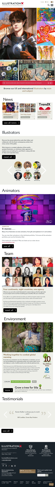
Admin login (39, 482)
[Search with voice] (48, 83)
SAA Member (34, 482)
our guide (9, 472)
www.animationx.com (8, 242)
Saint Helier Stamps (26, 114)
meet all (8, 157)
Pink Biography (7, 114)
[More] (52, 5)
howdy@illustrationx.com (9, 458)
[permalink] (17, 118)
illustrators (39, 88)
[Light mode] (52, 2)
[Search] (48, 5)
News (8, 99)
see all (7, 246)
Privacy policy (27, 482)
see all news (10, 122)
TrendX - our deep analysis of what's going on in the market (44, 113)
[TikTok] (9, 466)
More (34, 381)
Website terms (16, 482)
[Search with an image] (51, 83)
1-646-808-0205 (6, 460)
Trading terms (21, 482)
